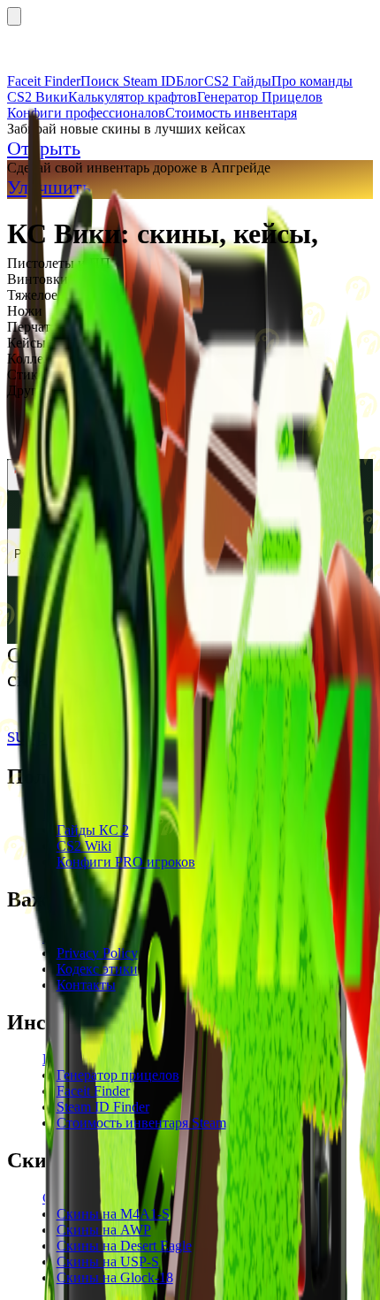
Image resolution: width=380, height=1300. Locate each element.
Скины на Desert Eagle (124, 1245)
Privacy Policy (97, 952)
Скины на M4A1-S (113, 1213)
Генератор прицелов (118, 1074)
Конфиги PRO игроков (126, 861)
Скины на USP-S (108, 1261)
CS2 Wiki (84, 845)
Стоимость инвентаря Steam (141, 1122)
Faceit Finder (93, 1090)
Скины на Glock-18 (115, 1277)
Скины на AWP (104, 1229)
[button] (190, 263)
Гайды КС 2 (93, 829)
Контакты (86, 984)
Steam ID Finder (103, 1106)
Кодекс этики (97, 968)
